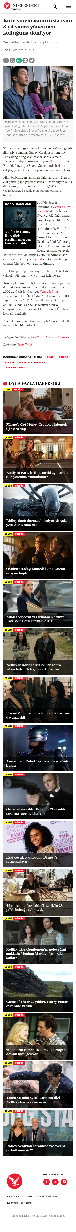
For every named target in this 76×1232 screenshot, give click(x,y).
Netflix (54, 161)
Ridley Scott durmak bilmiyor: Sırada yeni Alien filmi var (36, 523)
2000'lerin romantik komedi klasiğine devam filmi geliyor (36, 1052)
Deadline (37, 337)
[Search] (55, 6)
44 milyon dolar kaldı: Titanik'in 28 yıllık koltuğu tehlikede (34, 908)
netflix (9, 362)
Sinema (63, 357)
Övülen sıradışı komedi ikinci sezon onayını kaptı (35, 571)
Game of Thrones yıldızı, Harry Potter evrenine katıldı (37, 1004)
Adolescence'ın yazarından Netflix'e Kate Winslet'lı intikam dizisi (35, 619)
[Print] (32, 60)
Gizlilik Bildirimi (48, 1196)
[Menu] (68, 6)
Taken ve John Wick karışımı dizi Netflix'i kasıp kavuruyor (33, 1100)
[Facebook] (46, 1182)
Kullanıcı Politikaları (19, 1203)
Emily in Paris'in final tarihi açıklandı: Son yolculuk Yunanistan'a (37, 475)
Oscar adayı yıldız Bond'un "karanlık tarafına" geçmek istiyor (35, 812)
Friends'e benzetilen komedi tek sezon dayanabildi (37, 716)
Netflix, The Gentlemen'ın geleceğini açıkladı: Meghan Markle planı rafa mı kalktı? (37, 954)
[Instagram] (64, 1182)
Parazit (37, 259)
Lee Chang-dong (15, 368)
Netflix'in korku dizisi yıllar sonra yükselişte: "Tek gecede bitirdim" (33, 667)
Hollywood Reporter (57, 337)
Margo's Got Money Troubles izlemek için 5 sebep (36, 427)
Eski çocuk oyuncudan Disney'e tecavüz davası (32, 860)
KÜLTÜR (18, 390)
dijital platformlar (32, 362)
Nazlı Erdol (24, 345)
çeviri (50, 357)
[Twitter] (55, 1182)
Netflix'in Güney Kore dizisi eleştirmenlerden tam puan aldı (18, 237)
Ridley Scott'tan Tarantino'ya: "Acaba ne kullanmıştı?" (35, 1148)
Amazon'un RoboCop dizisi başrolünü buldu (37, 764)
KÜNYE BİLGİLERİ (19, 1196)
